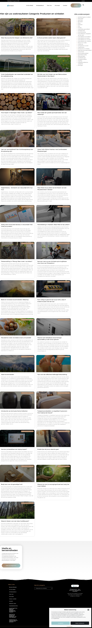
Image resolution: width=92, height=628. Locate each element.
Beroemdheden (13, 587)
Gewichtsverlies (82, 32)
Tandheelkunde (82, 57)
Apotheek (80, 20)
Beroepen (80, 21)
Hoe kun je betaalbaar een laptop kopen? (14, 449)
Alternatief (80, 18)
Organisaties (81, 47)
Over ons (49, 5)
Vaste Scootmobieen (7, 374)
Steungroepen (81, 56)
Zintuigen (80, 65)
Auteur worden (12, 598)
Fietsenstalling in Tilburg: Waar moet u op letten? (16, 261)
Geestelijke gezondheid (84, 29)
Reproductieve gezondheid (84, 50)
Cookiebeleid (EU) (13, 605)
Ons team (57, 5)
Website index (12, 603)
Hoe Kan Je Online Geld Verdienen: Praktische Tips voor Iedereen (12, 616)
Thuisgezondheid (82, 59)
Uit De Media (29, 5)
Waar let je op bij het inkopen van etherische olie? (16, 38)
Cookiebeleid (69, 626)
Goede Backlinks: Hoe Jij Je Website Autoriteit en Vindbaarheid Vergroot (13, 610)
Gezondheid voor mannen (84, 41)
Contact (65, 5)
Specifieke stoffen (82, 54)
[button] (88, 609)
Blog (79, 23)
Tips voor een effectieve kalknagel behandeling (52, 374)
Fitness (80, 27)
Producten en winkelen (83, 48)
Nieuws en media (82, 42)
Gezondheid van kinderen (84, 36)
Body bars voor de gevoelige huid (11, 484)
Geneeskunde (81, 30)
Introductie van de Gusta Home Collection (14, 411)
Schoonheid (81, 51)
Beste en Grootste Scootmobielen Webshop (15, 299)
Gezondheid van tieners (84, 38)
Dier (79, 26)
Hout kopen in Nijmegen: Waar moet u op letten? (16, 112)
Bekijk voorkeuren (79, 623)
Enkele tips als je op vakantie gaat (48, 449)
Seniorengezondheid (83, 53)
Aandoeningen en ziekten (84, 17)
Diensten (80, 24)
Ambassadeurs (40, 5)
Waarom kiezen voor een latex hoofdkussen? (15, 521)
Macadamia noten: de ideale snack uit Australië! (16, 337)
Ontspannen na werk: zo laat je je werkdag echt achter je (13, 620)
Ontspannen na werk (83, 45)
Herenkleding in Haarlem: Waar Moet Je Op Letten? (53, 224)
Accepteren (60, 623)
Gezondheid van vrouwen (84, 39)
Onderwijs (80, 44)
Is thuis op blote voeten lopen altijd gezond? (51, 38)
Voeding (80, 60)
